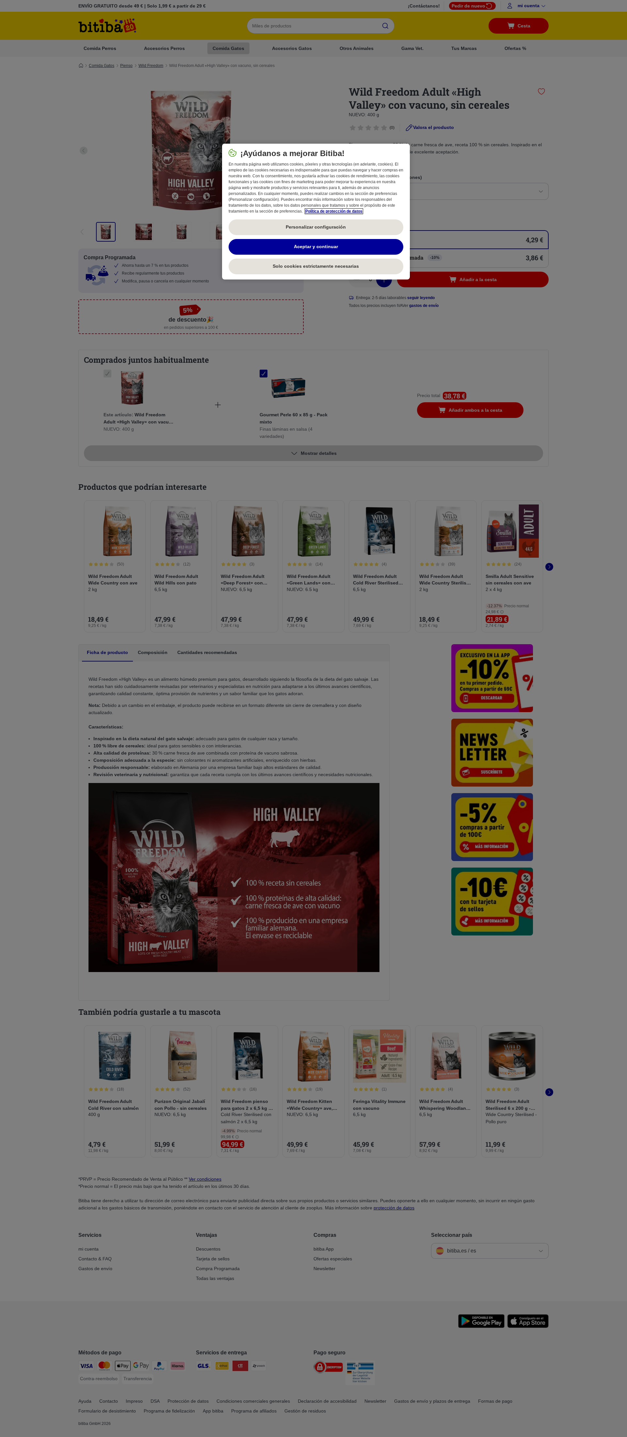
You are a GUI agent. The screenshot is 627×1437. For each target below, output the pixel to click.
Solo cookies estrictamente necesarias (316, 266)
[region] (316, 211)
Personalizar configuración (316, 227)
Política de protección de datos (333, 211)
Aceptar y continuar (316, 246)
